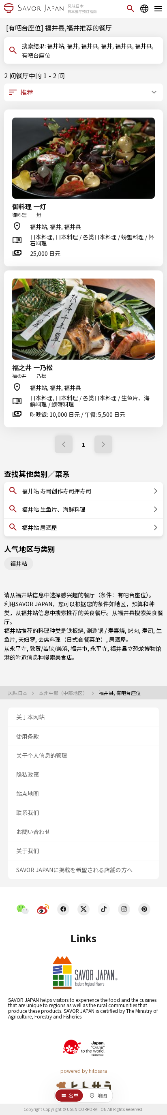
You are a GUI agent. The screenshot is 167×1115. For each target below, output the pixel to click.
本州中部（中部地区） (64, 693)
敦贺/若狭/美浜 (49, 648)
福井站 (18, 563)
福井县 (126, 613)
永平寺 (18, 648)
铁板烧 (75, 630)
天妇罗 (26, 639)
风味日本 (18, 693)
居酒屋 (117, 639)
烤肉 (133, 630)
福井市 (79, 648)
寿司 (147, 630)
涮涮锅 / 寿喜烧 (105, 630)
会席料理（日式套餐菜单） (72, 639)
